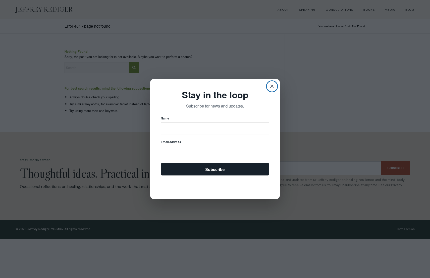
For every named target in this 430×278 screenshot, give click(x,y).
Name (165, 118)
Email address (171, 142)
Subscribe (215, 169)
